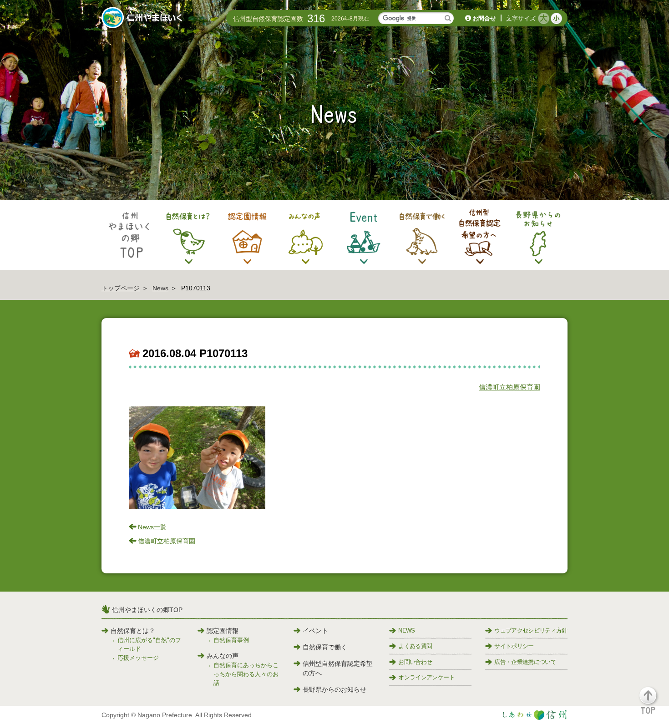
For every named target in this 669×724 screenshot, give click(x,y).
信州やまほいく (143, 18)
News (160, 288)
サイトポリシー (513, 646)
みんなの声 (222, 655)
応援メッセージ (138, 657)
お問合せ (484, 18)
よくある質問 (415, 646)
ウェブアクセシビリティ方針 (531, 630)
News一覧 (152, 527)
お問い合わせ (415, 661)
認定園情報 (222, 630)
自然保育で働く (325, 647)
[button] (653, 704)
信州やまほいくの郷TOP (147, 609)
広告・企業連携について (525, 661)
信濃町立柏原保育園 (509, 387)
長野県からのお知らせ (334, 689)
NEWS (406, 630)
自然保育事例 (231, 640)
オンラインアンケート (426, 677)
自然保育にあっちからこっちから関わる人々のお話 (246, 674)
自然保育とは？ (133, 630)
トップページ (120, 288)
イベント (315, 630)
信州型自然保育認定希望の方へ (338, 668)
